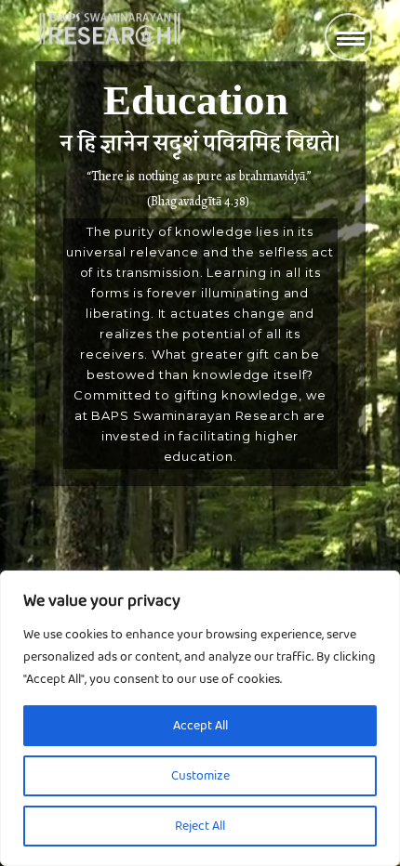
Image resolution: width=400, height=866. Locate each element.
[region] (200, 718)
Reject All (200, 826)
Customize (200, 776)
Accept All (200, 725)
